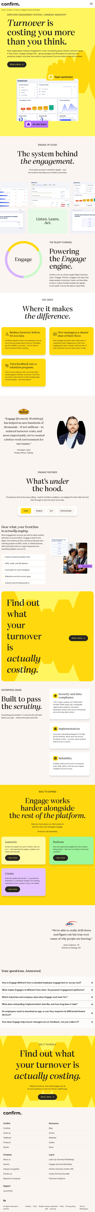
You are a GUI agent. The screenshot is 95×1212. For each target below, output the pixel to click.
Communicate (65, 511)
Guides (51, 1142)
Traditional (7, 1138)
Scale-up (7, 1133)
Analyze (39, 511)
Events (51, 1133)
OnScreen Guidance (57, 1178)
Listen (26, 511)
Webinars (52, 1138)
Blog (50, 1128)
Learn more (12, 858)
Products (17, 10)
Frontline (9, 10)
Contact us (7, 1174)
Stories (6, 1147)
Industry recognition (11, 1169)
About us (6, 1159)
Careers (6, 1164)
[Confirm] (10, 4)
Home (3, 10)
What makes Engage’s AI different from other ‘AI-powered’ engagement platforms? (43, 989)
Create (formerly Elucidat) (59, 1174)
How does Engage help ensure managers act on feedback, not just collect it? (40, 1021)
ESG (46, 1209)
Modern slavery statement (48, 1206)
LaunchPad (7, 1191)
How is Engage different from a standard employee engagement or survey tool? (41, 982)
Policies (28, 1206)
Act (51, 511)
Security (53, 1209)
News (51, 1147)
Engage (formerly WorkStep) (60, 1164)
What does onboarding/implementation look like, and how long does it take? (40, 1004)
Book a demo (15, 64)
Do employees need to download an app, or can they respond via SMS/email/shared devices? (43, 1013)
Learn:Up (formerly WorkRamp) (61, 1159)
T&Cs (35, 1206)
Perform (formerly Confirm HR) (61, 1169)
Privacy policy (70, 1206)
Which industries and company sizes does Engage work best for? (35, 997)
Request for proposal (11, 1178)
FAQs (62, 1206)
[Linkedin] (4, 1200)
